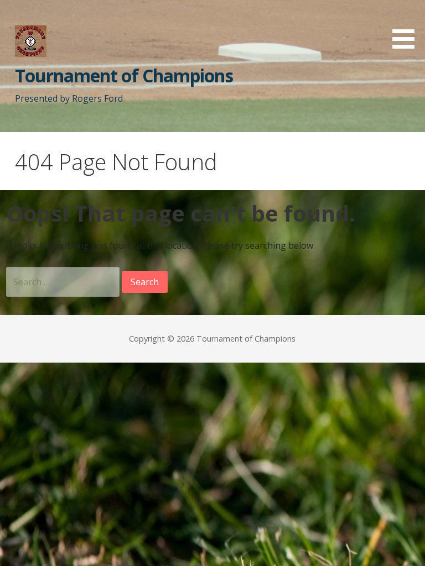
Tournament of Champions (124, 75)
